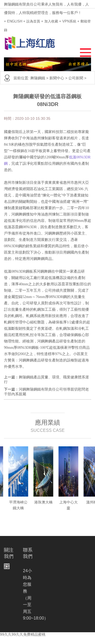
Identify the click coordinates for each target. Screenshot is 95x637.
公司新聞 (75, 78)
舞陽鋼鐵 (37, 78)
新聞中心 (56, 78)
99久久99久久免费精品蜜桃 (22, 634)
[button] (83, 51)
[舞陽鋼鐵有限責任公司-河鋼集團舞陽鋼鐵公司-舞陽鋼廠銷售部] (30, 43)
